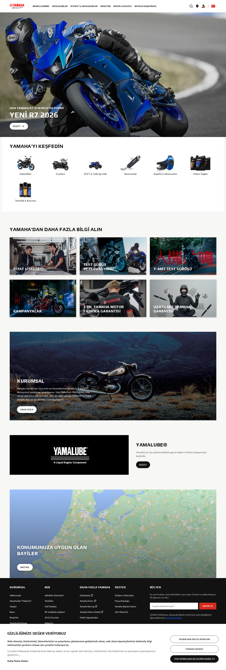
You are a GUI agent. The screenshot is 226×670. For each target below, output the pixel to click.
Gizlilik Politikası (174, 617)
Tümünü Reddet (194, 649)
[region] (113, 647)
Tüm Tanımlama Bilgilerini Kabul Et (194, 658)
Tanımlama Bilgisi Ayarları (194, 639)
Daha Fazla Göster (17, 660)
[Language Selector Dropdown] (213, 6)
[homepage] (17, 6)
